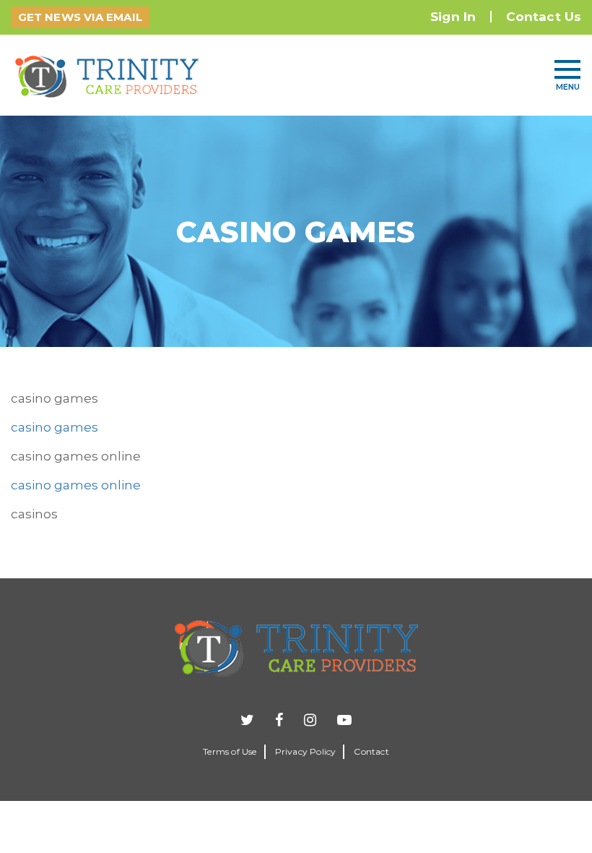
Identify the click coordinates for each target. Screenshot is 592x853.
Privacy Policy (305, 751)
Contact (371, 751)
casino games (54, 427)
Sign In (453, 16)
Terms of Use (229, 751)
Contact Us (543, 16)
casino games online (76, 485)
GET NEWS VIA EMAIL (80, 17)
